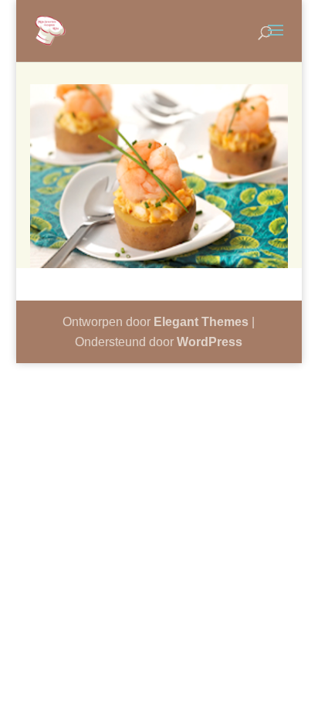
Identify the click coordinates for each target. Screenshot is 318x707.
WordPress (209, 341)
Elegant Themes (201, 321)
